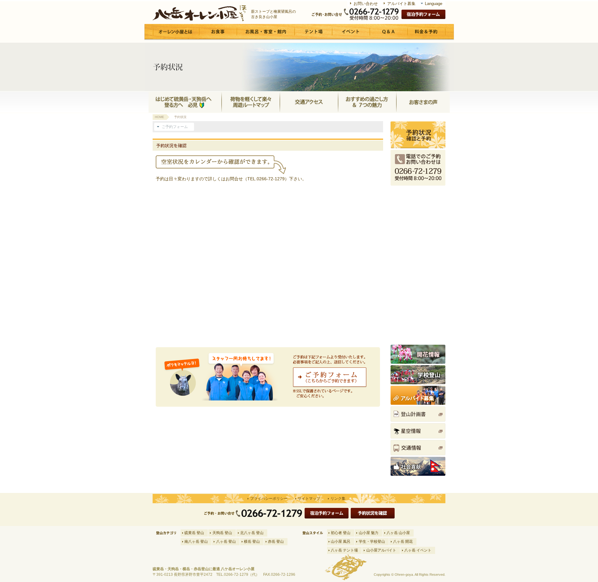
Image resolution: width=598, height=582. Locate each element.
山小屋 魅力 (368, 533)
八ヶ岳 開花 (403, 541)
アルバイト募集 (401, 3)
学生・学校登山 (372, 541)
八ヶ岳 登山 (226, 541)
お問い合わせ (366, 3)
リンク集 (337, 498)
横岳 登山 (252, 541)
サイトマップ (309, 498)
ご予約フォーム (175, 127)
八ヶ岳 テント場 (344, 550)
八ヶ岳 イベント (417, 550)
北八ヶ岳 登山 (251, 533)
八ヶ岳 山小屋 (398, 533)
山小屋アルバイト (381, 550)
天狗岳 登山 (222, 533)
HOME (159, 117)
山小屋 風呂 (340, 541)
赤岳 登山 (276, 541)
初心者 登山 (340, 533)
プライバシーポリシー (268, 498)
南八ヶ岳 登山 (196, 541)
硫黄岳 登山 (194, 533)
